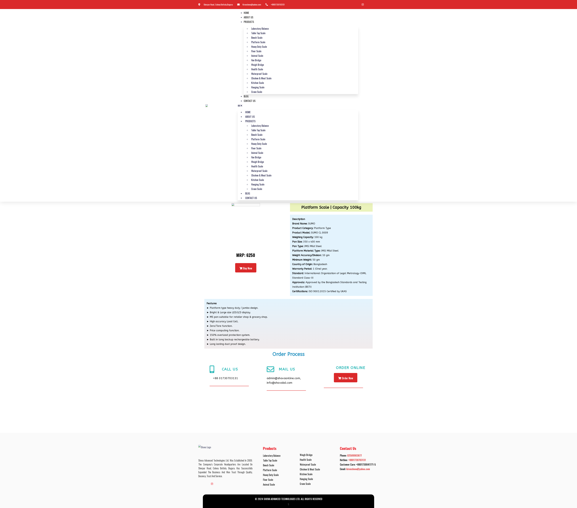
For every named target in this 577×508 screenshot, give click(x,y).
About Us (248, 17)
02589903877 (354, 455)
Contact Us (249, 101)
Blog (246, 96)
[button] (298, 105)
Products (249, 22)
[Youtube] (356, 4)
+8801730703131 (357, 460)
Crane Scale (256, 92)
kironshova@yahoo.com (358, 469)
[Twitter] (369, 4)
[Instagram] (362, 4)
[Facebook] (350, 4)
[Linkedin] (375, 4)
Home (246, 13)
